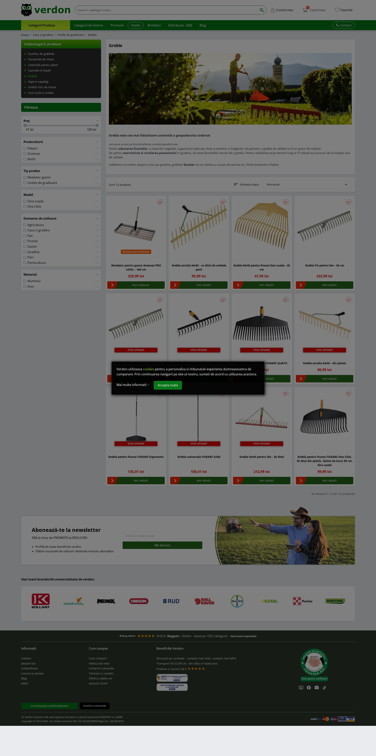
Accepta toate (168, 385)
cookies (148, 369)
